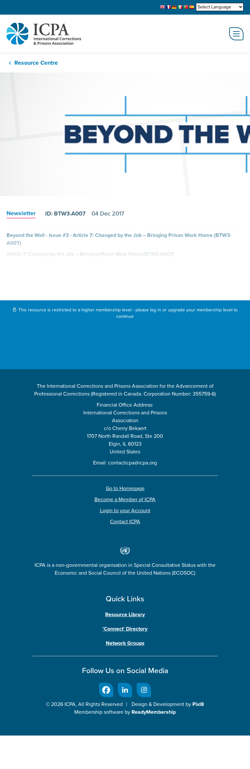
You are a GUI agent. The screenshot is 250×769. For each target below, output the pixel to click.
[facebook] (106, 690)
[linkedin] (125, 690)
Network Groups (125, 643)
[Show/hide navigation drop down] (236, 33)
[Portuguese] (185, 7)
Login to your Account (125, 510)
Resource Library (125, 614)
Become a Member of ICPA (125, 499)
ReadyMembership (154, 712)
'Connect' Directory (125, 628)
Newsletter (21, 213)
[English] (162, 7)
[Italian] (180, 7)
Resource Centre (36, 63)
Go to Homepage (125, 488)
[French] (168, 7)
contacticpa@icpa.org (132, 462)
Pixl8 (198, 704)
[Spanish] (191, 7)
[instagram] (144, 690)
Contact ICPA (125, 521)
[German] (174, 7)
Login (122, 345)
